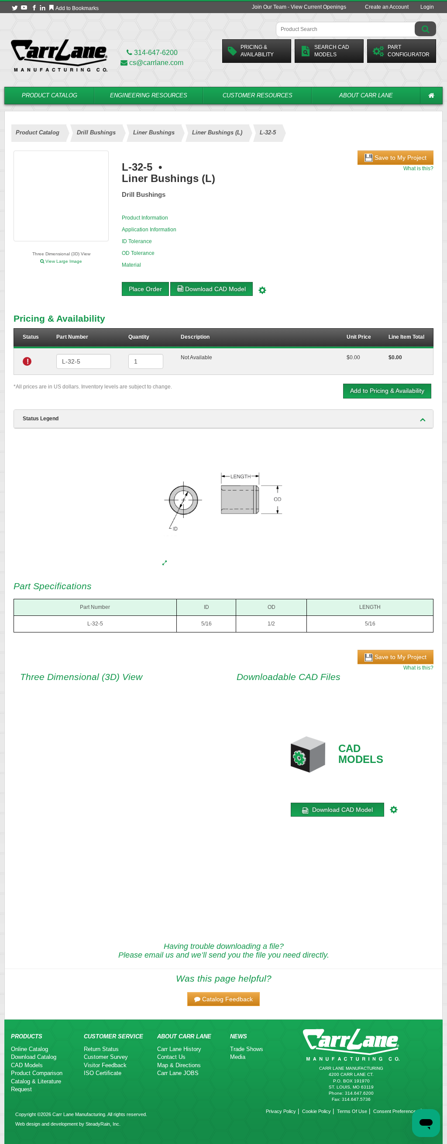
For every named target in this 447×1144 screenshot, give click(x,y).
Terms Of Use (352, 1111)
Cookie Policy (316, 1111)
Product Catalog (49, 95)
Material (131, 265)
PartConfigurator (409, 51)
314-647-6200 (155, 52)
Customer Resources (257, 95)
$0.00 (353, 357)
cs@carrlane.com (156, 62)
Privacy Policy (281, 1111)
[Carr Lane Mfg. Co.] (59, 55)
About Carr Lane (366, 95)
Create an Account (387, 7)
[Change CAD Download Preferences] (263, 289)
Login (427, 7)
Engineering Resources (148, 95)
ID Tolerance (137, 241)
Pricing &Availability (257, 51)
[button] (223, 999)
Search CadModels (331, 51)
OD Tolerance (138, 253)
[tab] (223, 419)
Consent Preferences (396, 1111)
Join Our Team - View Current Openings (299, 7)
